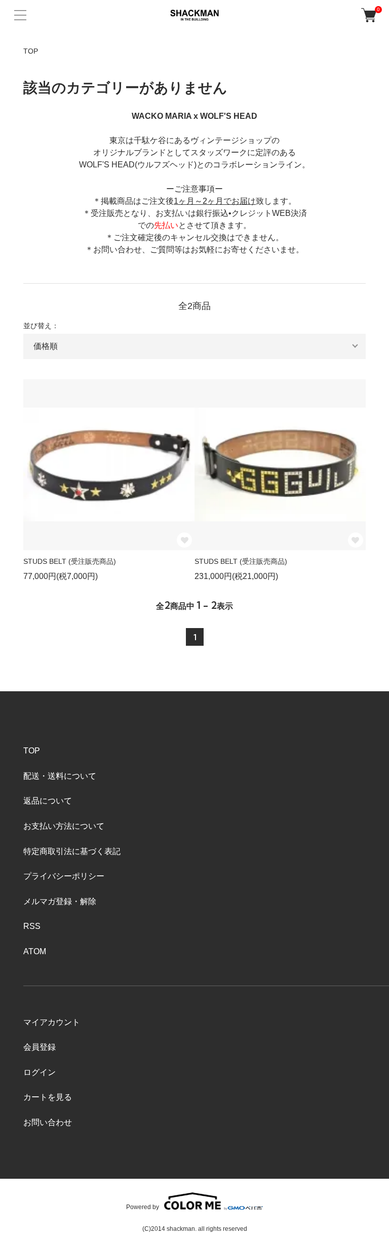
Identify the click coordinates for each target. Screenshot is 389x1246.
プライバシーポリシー (63, 876)
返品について (47, 800)
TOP (30, 51)
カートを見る (47, 1097)
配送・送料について (59, 776)
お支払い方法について (63, 826)
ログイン (39, 1072)
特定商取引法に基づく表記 (72, 851)
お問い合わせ (47, 1122)
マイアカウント (51, 1022)
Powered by (142, 1207)
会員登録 (39, 1047)
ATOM (34, 951)
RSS (32, 926)
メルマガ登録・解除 (59, 901)
